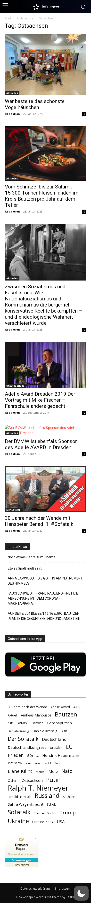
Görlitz (33, 755)
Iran (28, 763)
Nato (67, 771)
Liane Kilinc (20, 771)
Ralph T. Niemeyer (38, 788)
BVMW (22, 723)
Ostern (13, 780)
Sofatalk (19, 812)
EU (69, 746)
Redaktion (12, 114)
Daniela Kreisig (18, 731)
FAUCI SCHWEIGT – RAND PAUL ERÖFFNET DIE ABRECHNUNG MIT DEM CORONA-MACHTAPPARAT (43, 598)
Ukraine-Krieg (42, 821)
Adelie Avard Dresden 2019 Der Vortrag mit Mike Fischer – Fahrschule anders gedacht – (40, 400)
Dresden (56, 748)
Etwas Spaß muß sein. (25, 568)
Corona (37, 722)
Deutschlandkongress (27, 747)
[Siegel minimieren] (35, 838)
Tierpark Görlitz (45, 813)
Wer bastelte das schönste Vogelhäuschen (35, 104)
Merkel (40, 772)
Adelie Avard (60, 707)
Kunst (57, 763)
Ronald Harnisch (19, 797)
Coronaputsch (59, 722)
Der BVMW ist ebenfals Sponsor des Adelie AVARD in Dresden (41, 444)
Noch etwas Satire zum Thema (31, 557)
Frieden (16, 755)
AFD (76, 706)
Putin (53, 779)
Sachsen (69, 797)
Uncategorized (15, 385)
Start (8, 18)
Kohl (48, 763)
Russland (47, 795)
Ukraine (18, 820)
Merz (53, 771)
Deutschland (54, 739)
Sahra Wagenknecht (25, 804)
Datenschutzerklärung (35, 888)
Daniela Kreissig (44, 731)
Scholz (52, 804)
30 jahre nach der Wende (27, 707)
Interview (15, 763)
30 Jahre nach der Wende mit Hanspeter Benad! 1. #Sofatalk (39, 521)
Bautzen (66, 714)
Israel (37, 763)
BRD (10, 723)
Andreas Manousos (36, 715)
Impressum (63, 888)
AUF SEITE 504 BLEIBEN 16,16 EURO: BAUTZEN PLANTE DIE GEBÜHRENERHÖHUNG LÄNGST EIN (44, 616)
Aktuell (12, 715)
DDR (64, 731)
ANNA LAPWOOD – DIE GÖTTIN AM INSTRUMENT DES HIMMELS (45, 580)
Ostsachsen (32, 780)
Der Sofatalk (13, 509)
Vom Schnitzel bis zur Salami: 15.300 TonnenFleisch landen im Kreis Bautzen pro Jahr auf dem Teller (41, 196)
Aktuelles (12, 93)
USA (61, 821)
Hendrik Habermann (60, 755)
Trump (67, 812)
